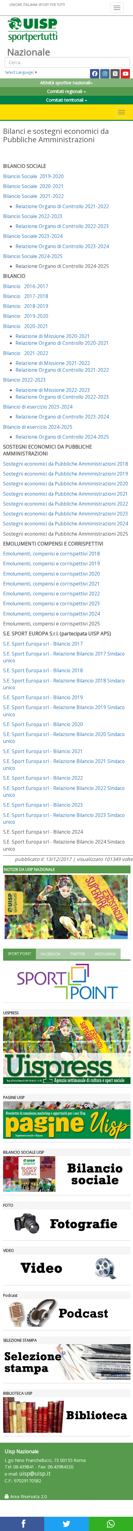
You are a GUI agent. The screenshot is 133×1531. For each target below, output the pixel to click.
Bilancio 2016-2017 (25, 286)
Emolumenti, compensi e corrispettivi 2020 (51, 573)
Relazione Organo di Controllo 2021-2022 (62, 206)
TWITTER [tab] (77, 954)
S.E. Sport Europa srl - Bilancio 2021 (43, 751)
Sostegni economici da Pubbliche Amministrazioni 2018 (65, 463)
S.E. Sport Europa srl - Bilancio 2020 (43, 724)
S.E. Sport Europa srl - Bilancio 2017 (43, 643)
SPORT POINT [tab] (19, 953)
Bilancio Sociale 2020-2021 (33, 186)
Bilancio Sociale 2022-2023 (32, 216)
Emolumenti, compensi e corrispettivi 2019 (51, 563)
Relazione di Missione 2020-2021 (52, 336)
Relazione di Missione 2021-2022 (52, 363)
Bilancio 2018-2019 (25, 306)
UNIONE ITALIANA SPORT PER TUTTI (37, 4)
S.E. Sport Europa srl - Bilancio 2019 (43, 697)
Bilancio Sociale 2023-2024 (32, 236)
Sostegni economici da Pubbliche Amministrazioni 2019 (65, 473)
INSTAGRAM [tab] (105, 954)
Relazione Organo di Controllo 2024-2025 (62, 436)
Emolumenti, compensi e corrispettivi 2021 (51, 583)
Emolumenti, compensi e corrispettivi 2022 (51, 593)
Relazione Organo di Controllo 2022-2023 (62, 226)
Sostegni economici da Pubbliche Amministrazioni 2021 (65, 493)
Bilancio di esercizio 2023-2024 (37, 406)
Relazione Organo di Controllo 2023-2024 (62, 246)
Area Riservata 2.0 (28, 1496)
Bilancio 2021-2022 (25, 353)
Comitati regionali (65, 91)
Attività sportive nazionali (65, 83)
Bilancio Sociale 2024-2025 (32, 256)
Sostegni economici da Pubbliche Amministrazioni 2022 (65, 503)
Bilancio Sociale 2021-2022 (33, 196)
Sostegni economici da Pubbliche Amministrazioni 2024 (65, 523)
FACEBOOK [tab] (50, 954)
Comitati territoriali (65, 100)
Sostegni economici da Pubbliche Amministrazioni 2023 (65, 513)
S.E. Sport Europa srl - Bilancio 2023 (43, 804)
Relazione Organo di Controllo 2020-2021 (62, 343)
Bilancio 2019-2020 (25, 316)
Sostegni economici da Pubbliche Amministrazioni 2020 (65, 483)
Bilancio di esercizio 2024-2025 (37, 426)
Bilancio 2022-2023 (24, 379)
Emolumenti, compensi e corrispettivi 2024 (51, 613)
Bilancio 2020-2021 (25, 326)
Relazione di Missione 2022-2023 (52, 390)
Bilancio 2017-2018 (25, 296)
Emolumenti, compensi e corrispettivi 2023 (51, 603)
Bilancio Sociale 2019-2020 (33, 176)
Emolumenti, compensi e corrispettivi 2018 (51, 553)
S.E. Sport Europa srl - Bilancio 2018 (43, 670)
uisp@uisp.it (35, 1473)
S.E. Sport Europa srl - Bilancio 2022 (43, 777)
